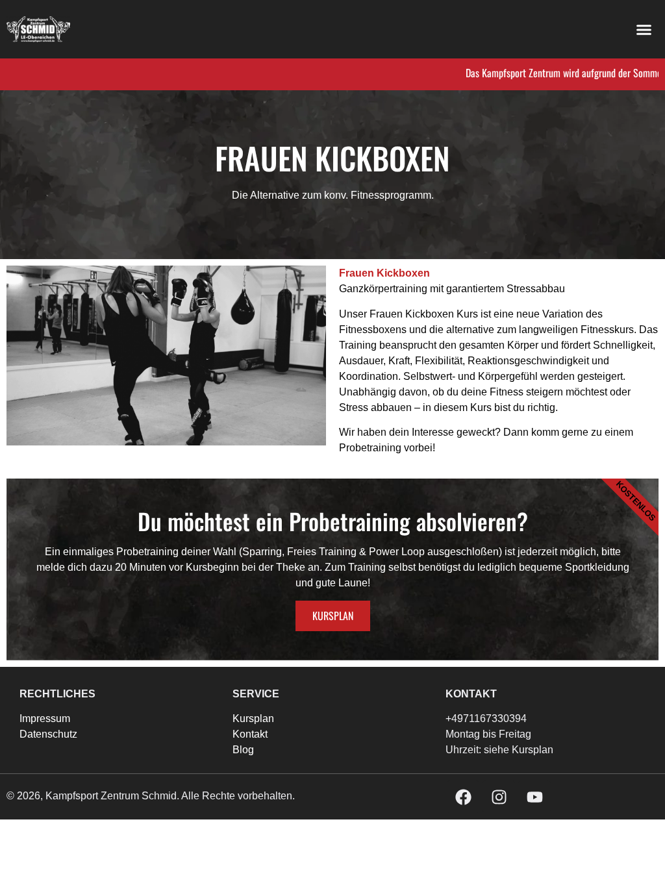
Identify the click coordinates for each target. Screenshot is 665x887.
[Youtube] (534, 797)
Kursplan (332, 615)
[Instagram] (499, 797)
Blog (243, 749)
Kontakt (250, 734)
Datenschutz (48, 734)
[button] (644, 29)
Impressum (44, 718)
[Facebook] (463, 797)
